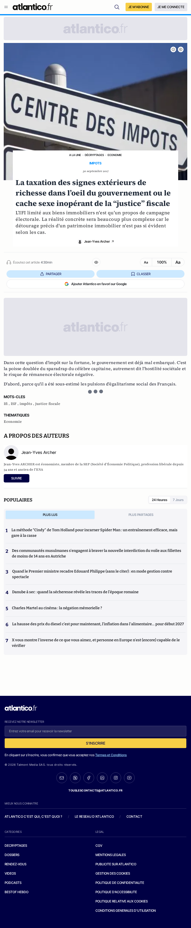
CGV (99, 845)
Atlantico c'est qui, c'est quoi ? (33, 816)
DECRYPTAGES (16, 845)
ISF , (15, 403)
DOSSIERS (12, 855)
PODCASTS (13, 883)
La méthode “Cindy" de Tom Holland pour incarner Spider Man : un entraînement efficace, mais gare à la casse (94, 533)
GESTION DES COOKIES (113, 873)
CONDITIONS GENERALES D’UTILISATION (126, 910)
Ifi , (7, 403)
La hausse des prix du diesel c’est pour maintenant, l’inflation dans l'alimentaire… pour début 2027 (98, 624)
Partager (53, 274)
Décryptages (94, 155)
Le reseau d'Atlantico (94, 816)
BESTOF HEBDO (16, 892)
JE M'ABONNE (138, 7)
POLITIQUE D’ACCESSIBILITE (116, 892)
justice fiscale (47, 403)
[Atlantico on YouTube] (129, 777)
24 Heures (159, 500)
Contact (134, 816)
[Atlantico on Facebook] (88, 777)
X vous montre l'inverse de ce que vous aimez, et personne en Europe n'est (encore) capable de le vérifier (96, 643)
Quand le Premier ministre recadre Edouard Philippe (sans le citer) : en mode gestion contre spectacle (92, 574)
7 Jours (178, 500)
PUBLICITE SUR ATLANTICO (116, 864)
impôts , (27, 403)
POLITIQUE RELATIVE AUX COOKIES (122, 901)
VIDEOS (10, 873)
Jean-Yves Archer (97, 241)
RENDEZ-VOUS (15, 864)
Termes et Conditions (111, 755)
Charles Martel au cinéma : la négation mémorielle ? (57, 608)
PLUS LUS (50, 515)
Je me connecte (170, 7)
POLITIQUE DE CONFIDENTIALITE (120, 883)
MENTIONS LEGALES (111, 855)
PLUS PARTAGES (141, 515)
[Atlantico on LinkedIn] (102, 777)
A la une (75, 155)
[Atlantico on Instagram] (115, 777)
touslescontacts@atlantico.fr (95, 790)
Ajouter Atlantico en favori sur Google (99, 284)
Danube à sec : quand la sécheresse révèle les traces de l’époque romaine (75, 592)
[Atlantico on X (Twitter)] (75, 777)
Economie (115, 155)
